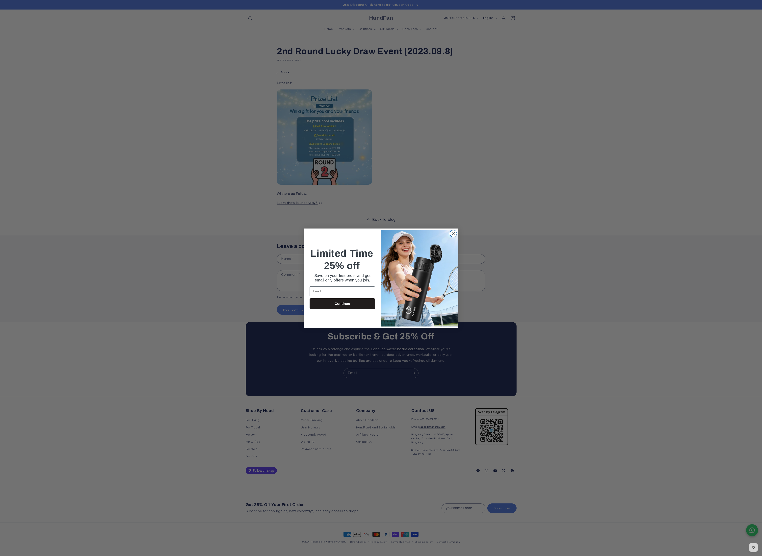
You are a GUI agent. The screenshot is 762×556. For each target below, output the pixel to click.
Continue (342, 304)
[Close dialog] (453, 233)
